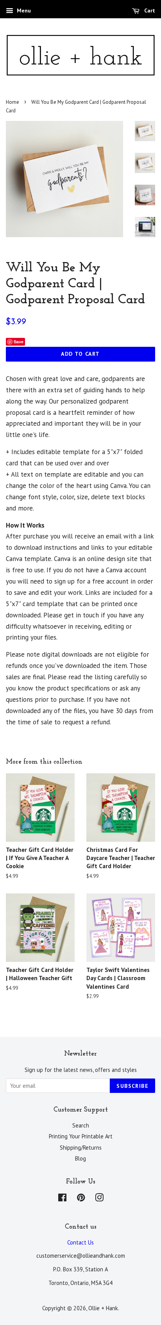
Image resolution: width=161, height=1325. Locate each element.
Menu (23, 10)
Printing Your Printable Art (81, 1136)
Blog (80, 1158)
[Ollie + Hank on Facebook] (62, 1199)
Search (80, 1125)
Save (18, 341)
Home (12, 102)
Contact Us (80, 1242)
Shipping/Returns (81, 1147)
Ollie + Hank (103, 1308)
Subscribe (132, 1085)
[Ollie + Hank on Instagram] (99, 1199)
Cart (149, 10)
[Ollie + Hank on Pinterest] (81, 1199)
